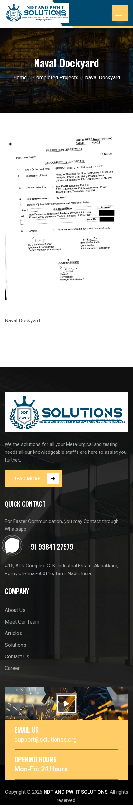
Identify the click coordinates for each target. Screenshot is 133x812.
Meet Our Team (22, 622)
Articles (13, 633)
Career (12, 668)
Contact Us (17, 657)
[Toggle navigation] (120, 13)
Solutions (15, 645)
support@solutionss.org (46, 739)
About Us (15, 610)
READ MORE (26, 479)
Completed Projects (55, 78)
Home (20, 78)
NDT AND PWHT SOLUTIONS (75, 792)
